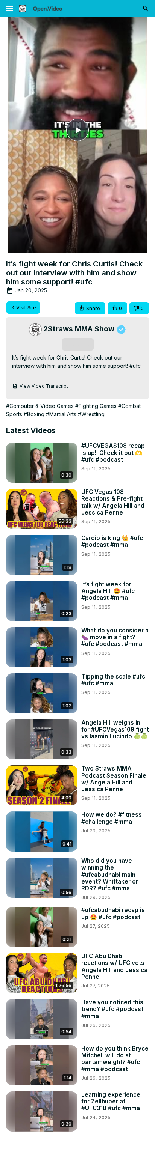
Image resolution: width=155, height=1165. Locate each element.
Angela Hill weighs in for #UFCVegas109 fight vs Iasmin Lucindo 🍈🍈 (115, 729)
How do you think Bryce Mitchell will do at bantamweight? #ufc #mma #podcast (115, 1059)
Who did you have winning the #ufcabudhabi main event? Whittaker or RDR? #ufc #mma (109, 875)
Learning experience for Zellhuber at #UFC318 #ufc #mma (110, 1101)
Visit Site (26, 307)
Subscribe (78, 344)
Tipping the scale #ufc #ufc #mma (113, 680)
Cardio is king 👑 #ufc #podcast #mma (112, 541)
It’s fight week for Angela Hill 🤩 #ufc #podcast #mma (108, 591)
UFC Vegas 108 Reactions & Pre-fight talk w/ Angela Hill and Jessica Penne (112, 502)
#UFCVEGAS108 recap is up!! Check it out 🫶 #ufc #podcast (113, 453)
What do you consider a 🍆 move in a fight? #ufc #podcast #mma (115, 637)
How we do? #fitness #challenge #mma (111, 818)
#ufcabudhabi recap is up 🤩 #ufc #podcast (113, 913)
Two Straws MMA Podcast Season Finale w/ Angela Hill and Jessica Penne (113, 779)
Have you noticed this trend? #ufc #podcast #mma (112, 1009)
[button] (90, 308)
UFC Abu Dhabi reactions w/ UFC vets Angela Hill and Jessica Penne (114, 966)
